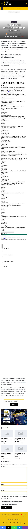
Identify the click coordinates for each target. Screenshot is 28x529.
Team (13, 519)
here (23, 382)
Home (10, 12)
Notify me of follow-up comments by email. (12, 501)
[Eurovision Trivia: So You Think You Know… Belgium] (21, 448)
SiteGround (22, 517)
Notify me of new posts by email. (9, 504)
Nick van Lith (10, 33)
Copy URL (14, 404)
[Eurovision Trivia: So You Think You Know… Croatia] (21, 433)
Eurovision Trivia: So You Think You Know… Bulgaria (6, 455)
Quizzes (18, 12)
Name (3, 484)
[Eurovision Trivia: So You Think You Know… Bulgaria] (7, 448)
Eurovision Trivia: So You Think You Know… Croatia (20, 440)
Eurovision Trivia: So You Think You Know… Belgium (20, 455)
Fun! (14, 12)
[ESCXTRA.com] (8, 3)
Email (2, 490)
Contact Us (17, 519)
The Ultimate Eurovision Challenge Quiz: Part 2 (6, 440)
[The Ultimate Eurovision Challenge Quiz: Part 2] (7, 433)
